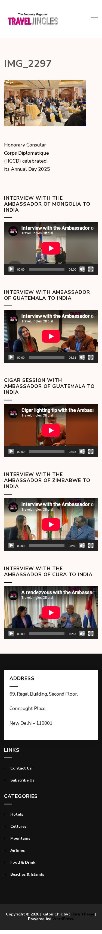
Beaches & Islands (27, 874)
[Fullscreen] (91, 269)
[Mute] (82, 269)
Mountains (20, 838)
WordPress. (63, 918)
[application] (51, 248)
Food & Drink (22, 862)
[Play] (11, 269)
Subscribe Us (22, 780)
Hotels (16, 814)
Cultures (18, 826)
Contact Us (21, 768)
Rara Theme (82, 914)
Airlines (17, 850)
